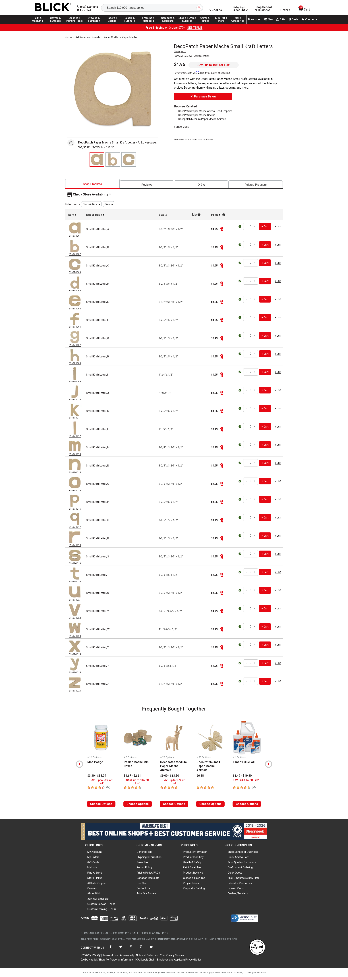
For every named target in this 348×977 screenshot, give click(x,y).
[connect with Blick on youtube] (151, 949)
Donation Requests (148, 878)
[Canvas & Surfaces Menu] (55, 24)
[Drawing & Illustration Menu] (94, 24)
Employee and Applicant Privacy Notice (179, 959)
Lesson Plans (236, 888)
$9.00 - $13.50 (169, 775)
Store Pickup (94, 878)
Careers (92, 888)
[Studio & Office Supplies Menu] (187, 24)
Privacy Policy (91, 955)
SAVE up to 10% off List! (214, 65)
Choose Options (101, 804)
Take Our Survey (146, 893)
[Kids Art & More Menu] (222, 24)
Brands (252, 19)
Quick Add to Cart (238, 857)
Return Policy (144, 867)
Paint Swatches (192, 867)
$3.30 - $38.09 (96, 775)
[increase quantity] (255, 226)
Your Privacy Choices (172, 955)
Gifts (282, 19)
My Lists (92, 867)
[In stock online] (240, 226)
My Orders (93, 857)
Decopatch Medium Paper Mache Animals (202, 119)
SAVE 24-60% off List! (246, 780)
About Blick (94, 893)
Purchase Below (205, 96)
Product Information (195, 851)
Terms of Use (110, 955)
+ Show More (181, 127)
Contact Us (143, 888)
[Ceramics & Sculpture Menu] (168, 24)
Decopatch (180, 51)
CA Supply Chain (145, 959)
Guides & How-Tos (194, 878)
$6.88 (200, 775)
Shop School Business (263, 9)
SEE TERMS (194, 27)
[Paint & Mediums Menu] (39, 24)
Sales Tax (142, 862)
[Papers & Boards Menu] (113, 24)
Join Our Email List (98, 898)
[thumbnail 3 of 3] (128, 159)
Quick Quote (235, 872)
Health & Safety (192, 862)
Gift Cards (93, 862)
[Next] (268, 764)
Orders (285, 10)
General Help (144, 851)
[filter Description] (91, 204)
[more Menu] (238, 24)
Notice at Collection (147, 955)
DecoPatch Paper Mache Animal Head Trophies (205, 111)
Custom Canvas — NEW (101, 904)
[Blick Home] (53, 7)
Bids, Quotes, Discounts (242, 862)
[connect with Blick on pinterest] (141, 949)
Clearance (311, 19)
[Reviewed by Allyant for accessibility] (257, 947)
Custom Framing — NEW (101, 909)
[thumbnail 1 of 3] (97, 159)
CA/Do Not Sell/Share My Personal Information (107, 959)
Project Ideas (191, 883)
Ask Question (202, 56)
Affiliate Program (97, 883)
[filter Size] (108, 204)
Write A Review (183, 56)
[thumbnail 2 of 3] (112, 159)
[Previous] (79, 764)
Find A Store (94, 872)
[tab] (92, 184)
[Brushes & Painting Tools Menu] (74, 24)
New (270, 19)
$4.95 (179, 64)
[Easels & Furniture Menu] (130, 24)
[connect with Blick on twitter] (120, 949)
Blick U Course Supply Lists (244, 878)
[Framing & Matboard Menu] (148, 24)
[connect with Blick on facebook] (110, 949)
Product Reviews (193, 872)
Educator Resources (240, 883)
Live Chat (142, 883)
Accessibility (127, 955)
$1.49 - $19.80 (242, 775)
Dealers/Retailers (238, 893)
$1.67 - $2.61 (132, 775)
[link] (84, 10)
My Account (94, 851)
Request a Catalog (194, 888)
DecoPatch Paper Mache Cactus (196, 115)
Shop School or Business (243, 851)
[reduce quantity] (246, 226)
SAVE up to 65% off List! (101, 782)
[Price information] (221, 229)
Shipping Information (149, 857)
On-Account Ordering (240, 867)
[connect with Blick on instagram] (130, 949)
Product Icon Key (193, 857)
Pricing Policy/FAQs (148, 872)
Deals (295, 19)
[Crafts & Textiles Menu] (206, 24)
